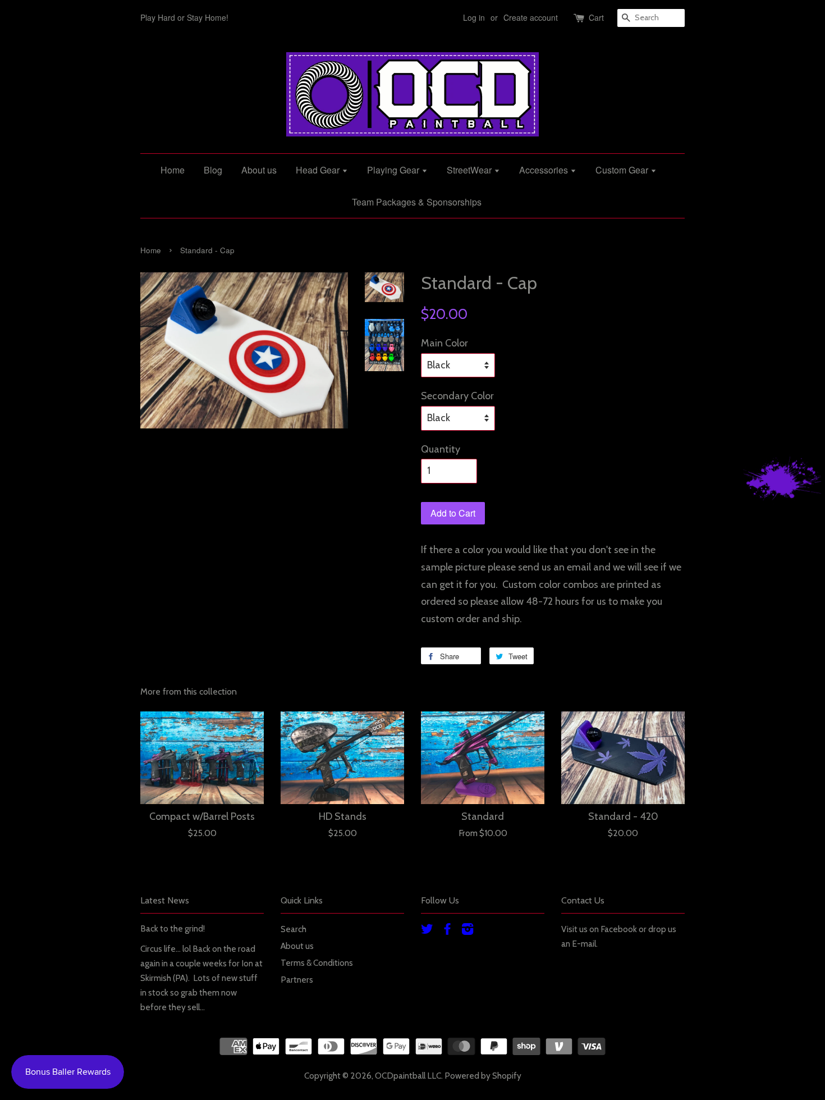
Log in (474, 17)
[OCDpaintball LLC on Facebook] (447, 930)
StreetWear (470, 169)
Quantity (440, 449)
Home (173, 169)
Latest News (164, 900)
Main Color (444, 343)
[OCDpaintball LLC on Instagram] (467, 930)
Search (293, 929)
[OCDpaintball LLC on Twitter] (427, 930)
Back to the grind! (172, 928)
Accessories (544, 169)
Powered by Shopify (482, 1075)
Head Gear (319, 169)
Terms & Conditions (317, 962)
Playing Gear (394, 169)
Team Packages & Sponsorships (417, 201)
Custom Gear (622, 169)
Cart (596, 17)
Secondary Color (457, 396)
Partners (297, 979)
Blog (213, 169)
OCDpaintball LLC (408, 1075)
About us (259, 169)
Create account (530, 17)
